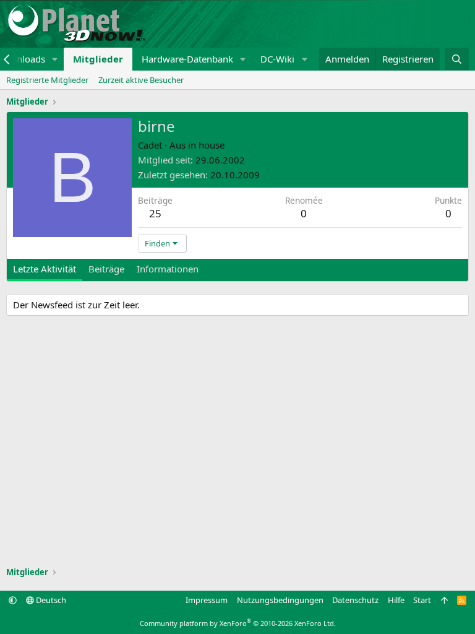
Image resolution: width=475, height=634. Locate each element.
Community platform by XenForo (238, 623)
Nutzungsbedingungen (280, 600)
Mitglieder (98, 59)
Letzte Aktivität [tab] (44, 269)
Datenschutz (355, 600)
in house (206, 145)
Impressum (207, 600)
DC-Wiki (277, 59)
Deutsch (50, 600)
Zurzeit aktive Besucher (141, 79)
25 (155, 213)
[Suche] (457, 59)
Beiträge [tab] (106, 269)
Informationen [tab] (168, 269)
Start (422, 600)
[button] (55, 59)
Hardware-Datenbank (187, 59)
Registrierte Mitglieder (47, 79)
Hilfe (396, 600)
